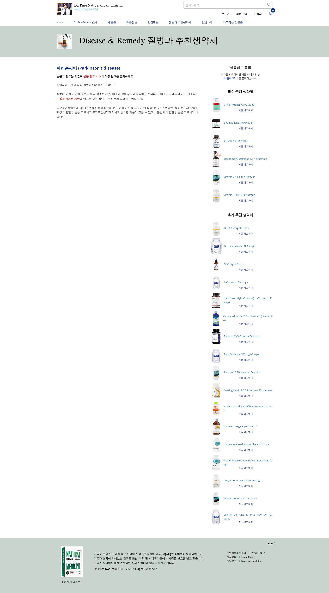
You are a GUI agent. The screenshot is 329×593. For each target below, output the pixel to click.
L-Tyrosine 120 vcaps (236, 140)
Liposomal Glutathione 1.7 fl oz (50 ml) (245, 158)
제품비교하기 (246, 110)
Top (270, 543)
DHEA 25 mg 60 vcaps (236, 228)
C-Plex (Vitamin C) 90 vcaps (239, 104)
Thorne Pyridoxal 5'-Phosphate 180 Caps (246, 444)
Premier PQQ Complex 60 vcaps (242, 336)
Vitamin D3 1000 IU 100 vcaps (240, 498)
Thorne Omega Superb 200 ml (241, 426)
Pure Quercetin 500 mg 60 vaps (241, 354)
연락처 (258, 13)
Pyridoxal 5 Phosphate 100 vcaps (242, 372)
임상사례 (207, 22)
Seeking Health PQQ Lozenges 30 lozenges (248, 390)
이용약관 (231, 561)
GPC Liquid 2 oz (232, 264)
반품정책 (231, 557)
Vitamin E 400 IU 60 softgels (239, 194)
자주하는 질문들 (233, 22)
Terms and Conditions (251, 561)
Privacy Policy (258, 553)
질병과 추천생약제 (180, 22)
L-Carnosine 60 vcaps (236, 282)
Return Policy (247, 557)
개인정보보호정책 (236, 553)
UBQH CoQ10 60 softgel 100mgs (242, 480)
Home (60, 22)
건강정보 (153, 22)
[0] (269, 13)
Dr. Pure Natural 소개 (86, 22)
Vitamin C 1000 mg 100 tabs (239, 176)
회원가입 (241, 13)
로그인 (225, 13)
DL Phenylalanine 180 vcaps (239, 246)
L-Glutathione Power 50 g (238, 122)
